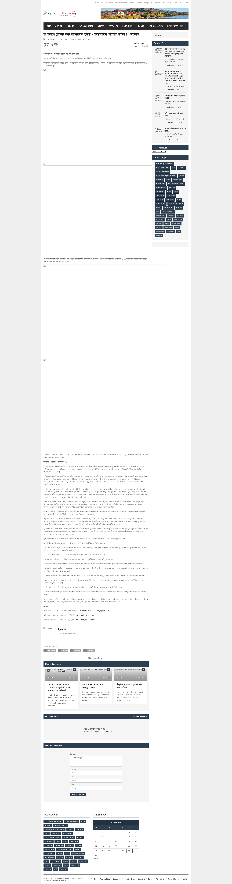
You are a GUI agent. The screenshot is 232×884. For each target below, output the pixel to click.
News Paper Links (181, 2)
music (169, 192)
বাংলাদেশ (167, 223)
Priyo (150, 879)
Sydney (158, 207)
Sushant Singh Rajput (176, 203)
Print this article (139, 44)
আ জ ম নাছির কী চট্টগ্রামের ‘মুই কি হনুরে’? (175, 129)
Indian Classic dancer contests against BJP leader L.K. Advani (59, 687)
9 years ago (140, 677)
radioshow (170, 199)
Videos (131, 2)
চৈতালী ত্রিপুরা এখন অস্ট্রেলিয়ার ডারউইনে (175, 96)
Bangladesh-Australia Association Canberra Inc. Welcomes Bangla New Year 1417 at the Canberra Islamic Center (175, 76)
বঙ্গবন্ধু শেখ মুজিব (178, 219)
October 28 (180, 140)
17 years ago (70, 677)
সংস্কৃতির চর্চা (170, 231)
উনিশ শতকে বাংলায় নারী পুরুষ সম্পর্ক (174, 114)
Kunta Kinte (159, 192)
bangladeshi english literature (165, 176)
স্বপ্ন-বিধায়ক (159, 235)
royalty (179, 199)
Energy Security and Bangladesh (92, 686)
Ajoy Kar (55, 46)
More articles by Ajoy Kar (69, 633)
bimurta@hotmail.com (85, 615)
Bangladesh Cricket (162, 172)
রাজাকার (177, 227)
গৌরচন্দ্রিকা (171, 215)
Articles (51, 677)
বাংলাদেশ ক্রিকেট (176, 223)
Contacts (138, 2)
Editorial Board (121, 2)
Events (115, 879)
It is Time (172, 188)
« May (95, 859)
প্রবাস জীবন (180, 215)
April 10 (179, 122)
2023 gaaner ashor (162, 168)
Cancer (181, 176)
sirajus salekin (160, 203)
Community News (128, 879)
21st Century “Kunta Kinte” (164, 164)
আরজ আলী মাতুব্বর (160, 215)
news (176, 192)
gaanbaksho (177, 180)
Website (73, 784)
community (159, 180)
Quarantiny (159, 199)
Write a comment (140, 716)
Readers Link (105, 879)
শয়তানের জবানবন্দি (160, 231)
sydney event (168, 207)
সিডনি (178, 231)
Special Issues (173, 879)
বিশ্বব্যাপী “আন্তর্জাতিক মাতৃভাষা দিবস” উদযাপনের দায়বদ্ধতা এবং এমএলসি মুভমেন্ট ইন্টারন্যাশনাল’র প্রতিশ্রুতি (175, 52)
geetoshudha (160, 184)
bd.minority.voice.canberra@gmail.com (93, 610)
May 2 (179, 89)
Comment (74, 754)
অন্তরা (157, 211)
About (111, 2)
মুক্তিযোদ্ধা (158, 227)
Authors (104, 2)
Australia (181, 168)
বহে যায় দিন (158, 223)
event (168, 180)
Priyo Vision (160, 196)
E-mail (73, 777)
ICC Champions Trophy (175, 184)
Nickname (74, 769)
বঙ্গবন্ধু (169, 219)
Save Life (141, 879)
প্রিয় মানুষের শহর (160, 219)
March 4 (179, 107)
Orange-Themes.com (59, 880)
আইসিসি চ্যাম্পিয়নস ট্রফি (168, 211)
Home (97, 2)
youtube (179, 207)
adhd (173, 168)
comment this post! (105, 731)
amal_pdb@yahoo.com (85, 619)
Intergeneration (161, 188)
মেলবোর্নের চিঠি (168, 227)
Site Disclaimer (167, 2)
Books (157, 2)
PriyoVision (171, 196)
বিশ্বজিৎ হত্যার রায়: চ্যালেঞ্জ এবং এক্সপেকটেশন (129, 686)
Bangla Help (148, 2)
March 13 (180, 65)
